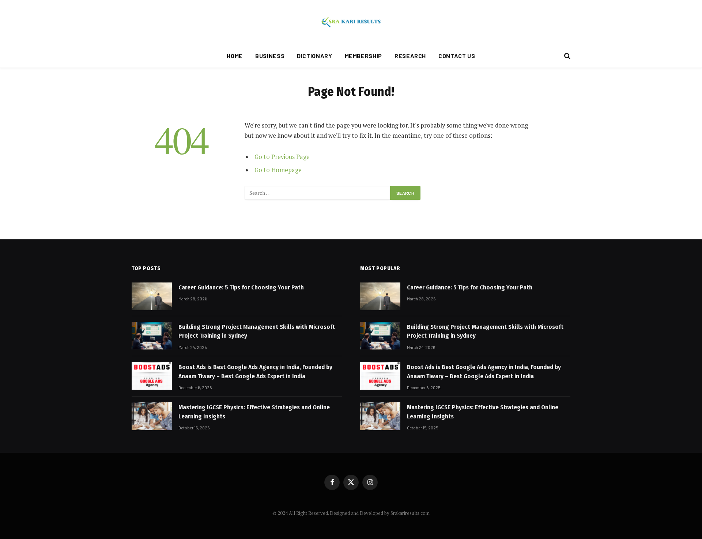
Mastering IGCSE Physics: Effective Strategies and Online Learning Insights (254, 411)
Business (269, 55)
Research (410, 55)
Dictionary (314, 55)
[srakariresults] (351, 22)
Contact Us (456, 55)
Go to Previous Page (282, 157)
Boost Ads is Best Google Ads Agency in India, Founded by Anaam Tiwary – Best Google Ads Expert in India (255, 371)
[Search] (566, 56)
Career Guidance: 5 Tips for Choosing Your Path (241, 287)
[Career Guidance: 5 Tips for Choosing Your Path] (152, 296)
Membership (363, 55)
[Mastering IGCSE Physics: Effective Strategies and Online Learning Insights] (152, 416)
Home (235, 55)
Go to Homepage (278, 170)
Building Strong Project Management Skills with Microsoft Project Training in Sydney (256, 331)
